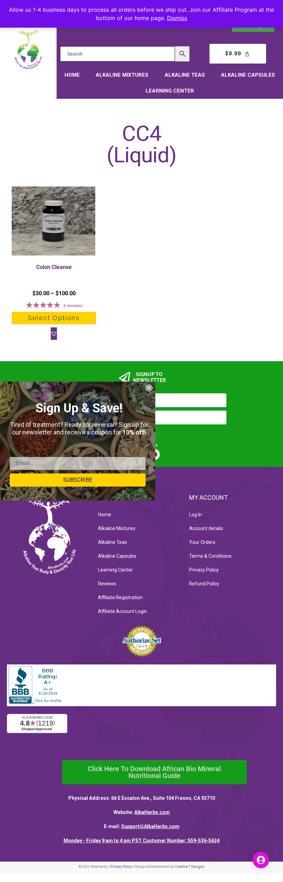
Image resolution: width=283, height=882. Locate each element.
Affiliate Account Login (122, 611)
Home (72, 75)
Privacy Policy (204, 570)
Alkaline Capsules (248, 75)
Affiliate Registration (120, 597)
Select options (54, 318)
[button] (54, 333)
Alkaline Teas (185, 75)
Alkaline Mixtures (122, 75)
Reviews (107, 583)
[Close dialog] (149, 387)
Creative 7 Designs (190, 867)
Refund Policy (204, 583)
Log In (195, 514)
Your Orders (202, 542)
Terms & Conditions (210, 556)
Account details (206, 528)
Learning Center (170, 91)
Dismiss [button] (177, 18)
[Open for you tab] (261, 860)
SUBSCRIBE (77, 480)
